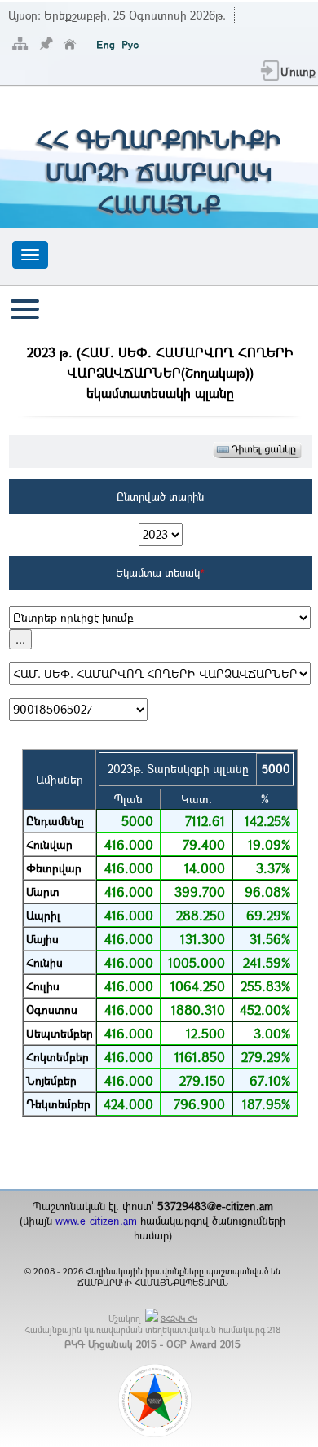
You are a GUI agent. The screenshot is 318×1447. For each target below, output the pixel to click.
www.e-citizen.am (96, 1220)
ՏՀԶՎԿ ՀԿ (179, 1319)
